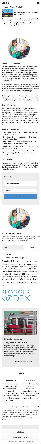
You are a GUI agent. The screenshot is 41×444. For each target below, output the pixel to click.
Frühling (24, 264)
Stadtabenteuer (15, 277)
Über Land (21, 10)
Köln (23, 266)
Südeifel (4, 283)
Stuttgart (7, 279)
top (8, 282)
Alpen (3, 258)
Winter (36, 283)
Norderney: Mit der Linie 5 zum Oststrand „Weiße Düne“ (20, 118)
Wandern (29, 282)
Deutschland (10, 261)
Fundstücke (10, 100)
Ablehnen (20, 432)
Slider (25, 273)
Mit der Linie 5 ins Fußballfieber (17, 114)
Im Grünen (27, 96)
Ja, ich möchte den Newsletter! (20, 361)
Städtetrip (16, 279)
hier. (11, 81)
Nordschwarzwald (19, 269)
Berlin (25, 258)
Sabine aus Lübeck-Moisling (30, 393)
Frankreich (18, 264)
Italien (16, 266)
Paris (26, 269)
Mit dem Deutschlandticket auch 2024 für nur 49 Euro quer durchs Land (19, 143)
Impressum (29, 441)
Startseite (5, 96)
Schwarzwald (21, 271)
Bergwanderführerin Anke (30, 398)
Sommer (30, 274)
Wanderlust (19, 283)
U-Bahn (13, 283)
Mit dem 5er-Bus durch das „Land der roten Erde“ (26, 13)
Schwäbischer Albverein (11, 274)
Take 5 (25, 100)
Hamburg (29, 264)
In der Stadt (19, 96)
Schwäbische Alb (31, 271)
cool (28, 258)
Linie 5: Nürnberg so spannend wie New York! (17, 132)
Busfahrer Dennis (30, 396)
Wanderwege (7, 98)
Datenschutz (21, 441)
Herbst (13, 266)
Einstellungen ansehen (20, 437)
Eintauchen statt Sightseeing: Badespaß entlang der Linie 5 (19, 115)
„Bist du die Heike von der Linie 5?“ (13, 108)
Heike (3, 137)
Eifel (32, 262)
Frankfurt (12, 264)
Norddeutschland (10, 269)
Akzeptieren (20, 427)
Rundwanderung (11, 271)
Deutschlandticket (25, 262)
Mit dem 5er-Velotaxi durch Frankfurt (14, 120)
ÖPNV (3, 285)
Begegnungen (34, 100)
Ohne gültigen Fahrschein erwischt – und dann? (18, 109)
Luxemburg (29, 266)
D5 (31, 258)
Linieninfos (36, 96)
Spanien (8, 276)
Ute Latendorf (6, 142)
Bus (15, 10)
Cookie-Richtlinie (13, 441)
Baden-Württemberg (14, 258)
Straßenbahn (24, 276)
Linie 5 (5, 2)
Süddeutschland (29, 279)
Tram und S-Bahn (22, 98)
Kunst (20, 266)
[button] (38, 407)
